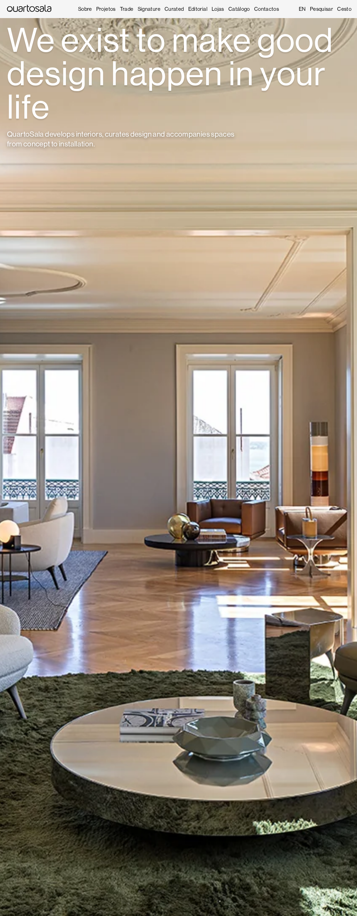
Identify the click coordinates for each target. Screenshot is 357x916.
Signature (149, 9)
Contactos (266, 9)
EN (302, 9)
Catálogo (239, 9)
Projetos (106, 9)
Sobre (85, 9)
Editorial (197, 9)
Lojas (218, 9)
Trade (127, 9)
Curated (174, 9)
